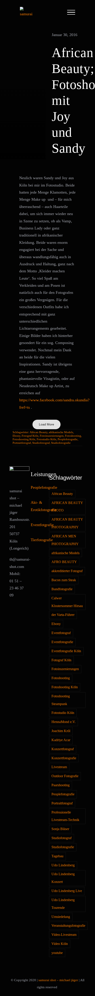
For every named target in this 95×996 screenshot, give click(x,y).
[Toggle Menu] (71, 12)
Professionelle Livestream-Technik (65, 816)
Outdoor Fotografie (64, 776)
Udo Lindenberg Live (66, 891)
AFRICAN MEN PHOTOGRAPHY (65, 540)
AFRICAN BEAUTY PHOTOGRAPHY (67, 523)
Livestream (59, 767)
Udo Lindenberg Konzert (63, 878)
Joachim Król (60, 731)
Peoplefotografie (68, 439)
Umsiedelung (60, 917)
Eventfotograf (61, 633)
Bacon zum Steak (63, 580)
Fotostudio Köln (46, 439)
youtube (57, 953)
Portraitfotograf (22, 442)
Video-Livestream (63, 935)
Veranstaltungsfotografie (68, 926)
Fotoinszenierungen (52, 435)
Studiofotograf (41, 442)
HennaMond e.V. (63, 722)
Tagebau (57, 856)
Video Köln (59, 944)
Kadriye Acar (60, 740)
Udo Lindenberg (63, 865)
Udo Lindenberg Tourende (63, 904)
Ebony (16, 435)
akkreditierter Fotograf (67, 571)
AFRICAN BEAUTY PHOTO (67, 507)
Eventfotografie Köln (66, 651)
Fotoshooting (73, 435)
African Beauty (39, 432)
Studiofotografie (61, 442)
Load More (46, 424)
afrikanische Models (61, 432)
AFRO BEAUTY (64, 562)
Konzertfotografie (63, 758)
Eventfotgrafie (42, 525)
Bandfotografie (61, 589)
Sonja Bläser (60, 829)
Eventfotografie (62, 642)
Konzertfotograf (62, 749)
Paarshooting (60, 785)
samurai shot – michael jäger (58, 980)
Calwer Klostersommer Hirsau (67, 602)
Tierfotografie (42, 540)
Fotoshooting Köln (24, 439)
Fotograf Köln (30, 435)
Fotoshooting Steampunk (60, 700)
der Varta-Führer (62, 615)
